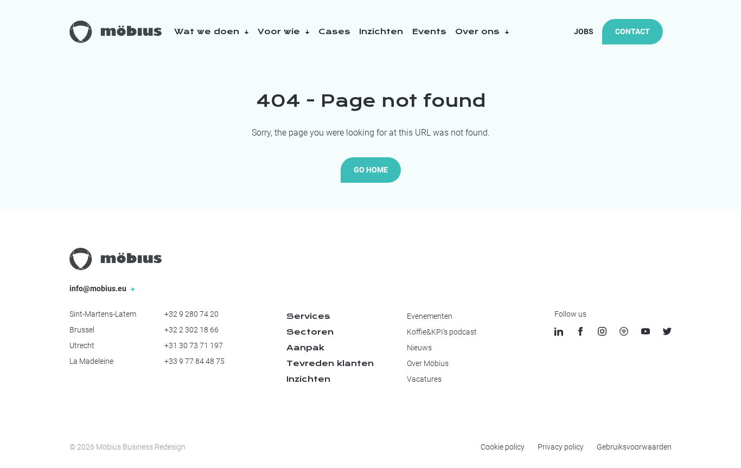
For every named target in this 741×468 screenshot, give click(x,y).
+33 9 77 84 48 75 (194, 361)
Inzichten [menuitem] (308, 379)
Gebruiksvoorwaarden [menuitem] (634, 447)
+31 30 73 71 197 (193, 345)
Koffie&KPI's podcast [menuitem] (442, 332)
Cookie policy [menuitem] (503, 447)
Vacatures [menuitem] (424, 379)
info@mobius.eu (98, 288)
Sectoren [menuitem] (310, 332)
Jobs (583, 31)
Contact (632, 31)
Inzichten (381, 31)
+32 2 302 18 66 (191, 329)
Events (429, 31)
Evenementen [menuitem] (429, 316)
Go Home (371, 169)
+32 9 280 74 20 (191, 314)
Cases (334, 31)
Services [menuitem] (308, 316)
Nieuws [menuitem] (419, 347)
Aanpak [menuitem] (305, 347)
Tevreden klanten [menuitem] (330, 363)
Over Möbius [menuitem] (428, 363)
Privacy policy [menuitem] (561, 447)
